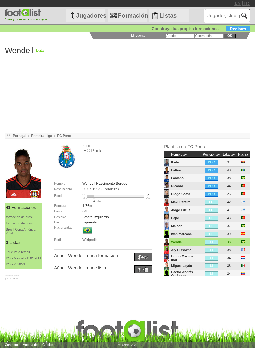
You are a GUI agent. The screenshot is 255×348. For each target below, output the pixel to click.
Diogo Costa (180, 194)
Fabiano (177, 178)
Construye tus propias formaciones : (199, 29)
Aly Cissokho (181, 250)
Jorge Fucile (180, 210)
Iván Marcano (181, 234)
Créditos (48, 345)
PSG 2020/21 (15, 264)
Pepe (175, 218)
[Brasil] (87, 234)
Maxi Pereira (180, 202)
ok (229, 36)
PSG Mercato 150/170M (23, 258)
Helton (176, 170)
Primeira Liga (41, 136)
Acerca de (30, 345)
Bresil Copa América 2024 (20, 231)
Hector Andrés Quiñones (182, 274)
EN (238, 3)
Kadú (175, 162)
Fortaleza (110, 189)
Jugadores (90, 15)
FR (246, 3)
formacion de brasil (19, 217)
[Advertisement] (127, 98)
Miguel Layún (181, 266)
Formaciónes (132, 15)
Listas (168, 15)
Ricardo (177, 186)
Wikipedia (90, 240)
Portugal (19, 136)
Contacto (11, 345)
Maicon (176, 226)
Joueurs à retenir (18, 252)
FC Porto (64, 136)
